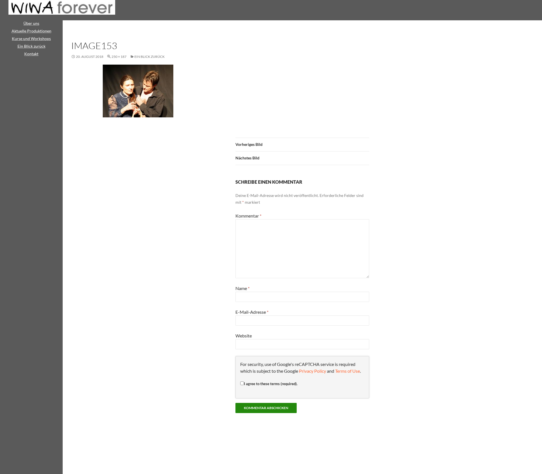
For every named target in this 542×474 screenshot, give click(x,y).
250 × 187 (119, 56)
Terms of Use (347, 371)
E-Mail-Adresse (251, 312)
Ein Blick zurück (149, 56)
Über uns (31, 23)
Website (243, 335)
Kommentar (248, 215)
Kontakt (31, 53)
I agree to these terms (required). (271, 383)
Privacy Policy (312, 371)
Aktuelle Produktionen (31, 30)
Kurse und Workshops (31, 38)
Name (242, 288)
